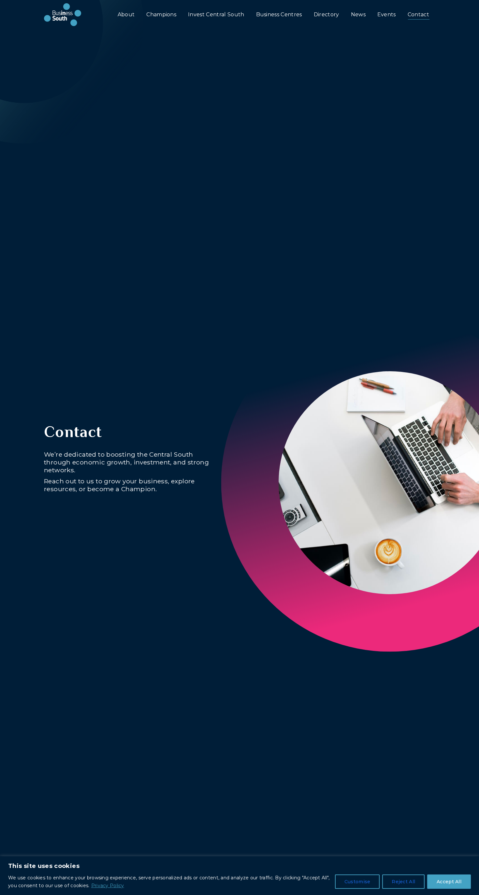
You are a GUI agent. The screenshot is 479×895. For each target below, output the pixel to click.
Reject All (403, 882)
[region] (239, 875)
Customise (357, 882)
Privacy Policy (107, 885)
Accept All (449, 882)
